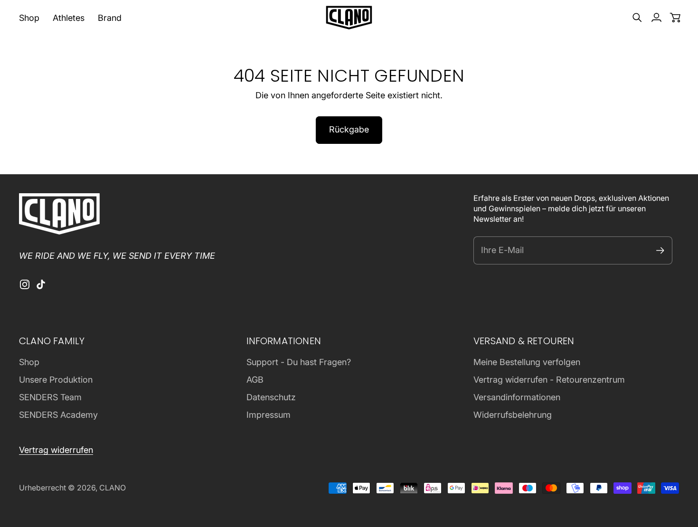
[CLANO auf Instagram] (24, 284)
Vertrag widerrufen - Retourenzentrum (549, 380)
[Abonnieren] (660, 250)
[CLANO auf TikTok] (41, 284)
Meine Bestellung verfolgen (526, 362)
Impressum (268, 415)
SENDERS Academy (58, 415)
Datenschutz (271, 397)
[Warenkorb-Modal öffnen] (675, 17)
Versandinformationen (516, 397)
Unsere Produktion (56, 380)
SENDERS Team (50, 397)
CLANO (112, 487)
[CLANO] (349, 17)
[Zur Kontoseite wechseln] (656, 17)
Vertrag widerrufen (56, 450)
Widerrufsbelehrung (512, 415)
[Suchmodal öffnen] (637, 17)
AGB (255, 380)
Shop (29, 362)
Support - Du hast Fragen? (298, 362)
